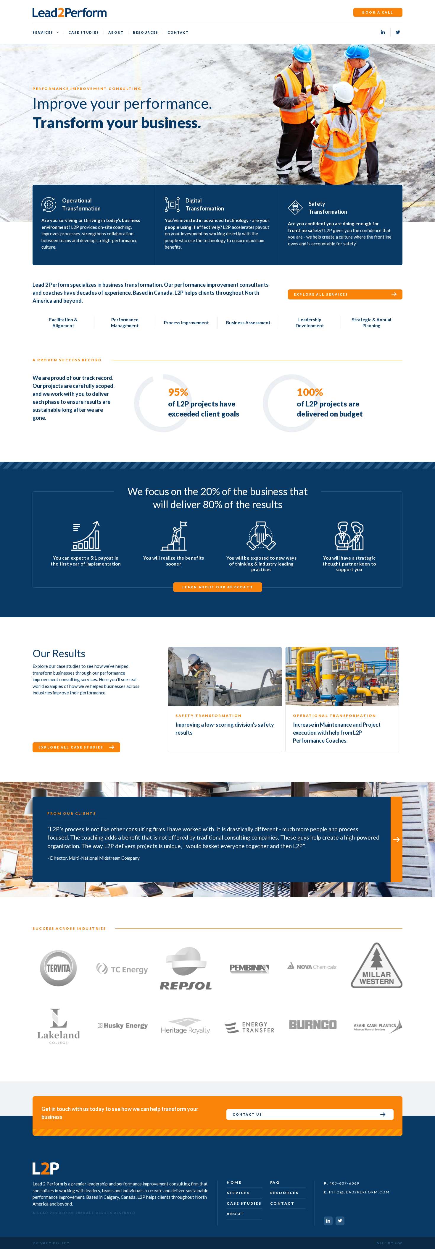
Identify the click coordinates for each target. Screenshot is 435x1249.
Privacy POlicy (51, 1243)
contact (282, 1203)
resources (284, 1193)
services (238, 1193)
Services (43, 32)
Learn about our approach (217, 587)
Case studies (83, 32)
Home (234, 1182)
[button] (46, 32)
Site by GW (389, 1243)
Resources (145, 32)
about (235, 1214)
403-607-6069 (342, 1183)
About (116, 32)
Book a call (378, 12)
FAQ (275, 1182)
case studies (244, 1203)
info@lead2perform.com (357, 1192)
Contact (178, 32)
